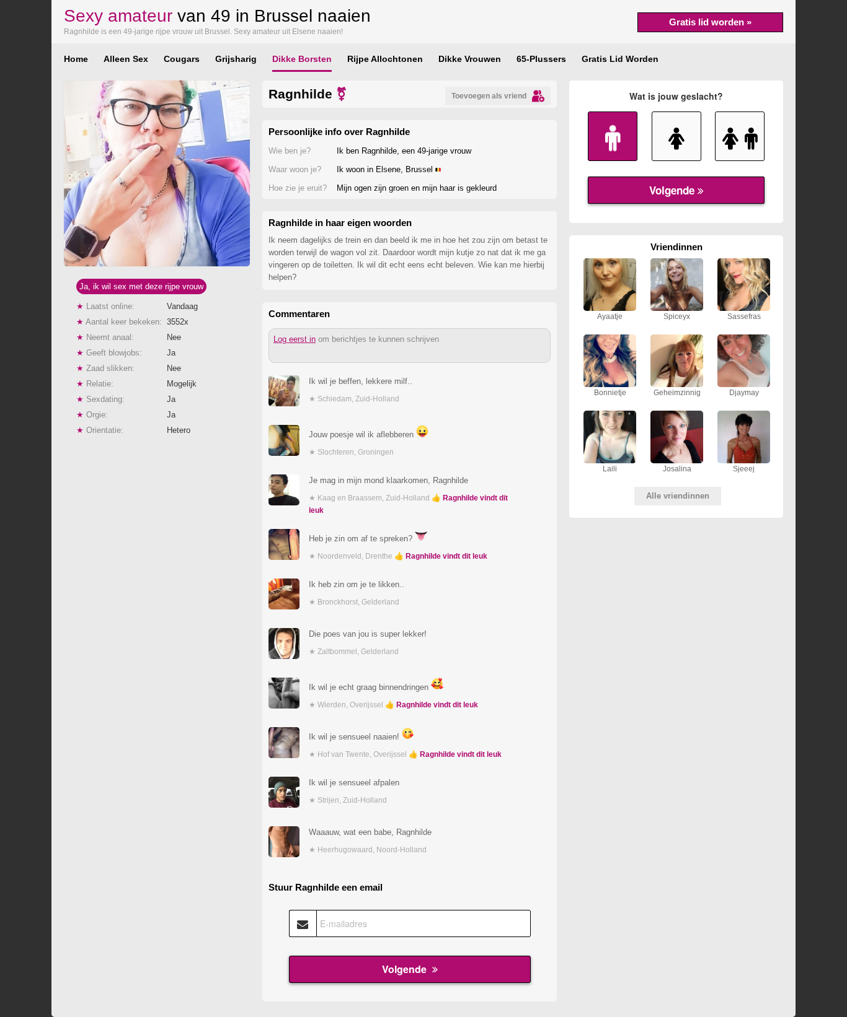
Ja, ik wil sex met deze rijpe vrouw (141, 286)
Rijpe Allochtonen (385, 59)
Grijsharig (236, 59)
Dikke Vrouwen (469, 59)
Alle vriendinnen (677, 495)
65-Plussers (541, 59)
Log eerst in (294, 339)
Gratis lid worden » (710, 22)
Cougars (182, 59)
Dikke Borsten (302, 59)
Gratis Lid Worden (620, 59)
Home (76, 59)
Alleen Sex (126, 59)
